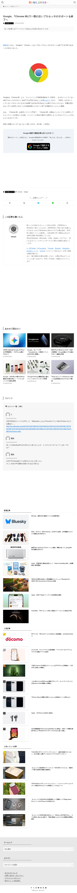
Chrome (20, 192)
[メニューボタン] (74, 2)
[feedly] (41, 888)
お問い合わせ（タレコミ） (14, 875)
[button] (10, 203)
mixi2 (42, 251)
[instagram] (36, 888)
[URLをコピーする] (67, 203)
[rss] (43, 888)
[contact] (46, 888)
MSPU (5, 45)
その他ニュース (9, 23)
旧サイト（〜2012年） (13, 881)
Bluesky (58, 248)
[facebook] (31, 888)
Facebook (42, 248)
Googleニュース (32, 251)
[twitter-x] (34, 888)
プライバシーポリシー (13, 878)
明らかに (46, 100)
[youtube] (38, 888)
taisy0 (13, 237)
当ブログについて (11, 873)
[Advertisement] (38, 38)
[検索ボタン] (2, 2)
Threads (50, 248)
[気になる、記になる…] (38, 2)
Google (26, 192)
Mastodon (65, 248)
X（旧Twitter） (32, 248)
